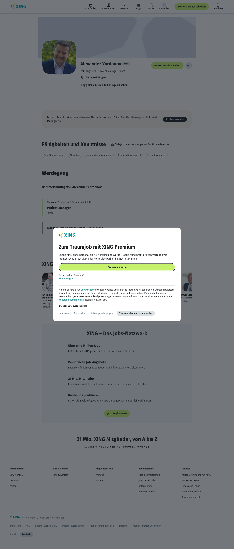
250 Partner (87, 289)
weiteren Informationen (71, 299)
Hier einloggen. (66, 278)
